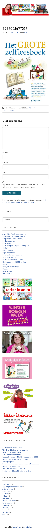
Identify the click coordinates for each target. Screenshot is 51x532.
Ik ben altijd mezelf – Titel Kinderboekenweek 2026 (20, 457)
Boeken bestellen (8, 241)
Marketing (6, 505)
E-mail (5, 163)
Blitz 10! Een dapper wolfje (11, 455)
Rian (25, 32)
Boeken (5, 494)
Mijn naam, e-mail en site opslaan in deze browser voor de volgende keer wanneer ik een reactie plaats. (23, 186)
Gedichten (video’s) (9, 257)
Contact (5, 248)
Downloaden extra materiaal (12, 255)
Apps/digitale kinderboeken (12, 487)
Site (3, 172)
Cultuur (5, 496)
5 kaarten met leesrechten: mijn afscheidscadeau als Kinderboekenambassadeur (20, 465)
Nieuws (5, 269)
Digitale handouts (8, 253)
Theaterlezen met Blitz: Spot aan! (14, 469)
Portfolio (27, 527)
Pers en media (7, 271)
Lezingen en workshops (10, 267)
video (4, 515)
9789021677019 (8, 110)
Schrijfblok (6, 512)
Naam (5, 153)
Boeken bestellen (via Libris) (12, 448)
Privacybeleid (7, 273)
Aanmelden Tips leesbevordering (14, 234)
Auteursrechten (7, 489)
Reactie (5, 125)
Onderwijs (6, 507)
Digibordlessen (7, 250)
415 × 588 (31, 108)
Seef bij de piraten (8, 462)
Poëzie (4, 510)
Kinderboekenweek (9, 501)
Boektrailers (6, 243)
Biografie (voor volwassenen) (12, 239)
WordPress (17, 527)
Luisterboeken (7, 503)
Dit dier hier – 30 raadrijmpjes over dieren (17, 471)
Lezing (4, 264)
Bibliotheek (6, 491)
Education (6, 498)
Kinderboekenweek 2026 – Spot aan (15, 459)
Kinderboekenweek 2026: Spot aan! (14, 262)
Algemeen (6, 484)
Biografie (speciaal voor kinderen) (14, 236)
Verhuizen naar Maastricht (11, 452)
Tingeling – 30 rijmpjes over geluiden (15, 450)
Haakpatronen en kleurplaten (12, 260)
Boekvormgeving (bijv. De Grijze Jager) (15, 246)
